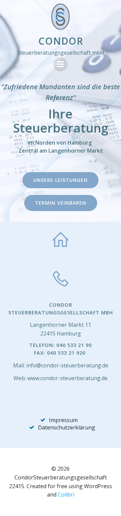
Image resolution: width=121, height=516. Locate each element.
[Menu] (60, 64)
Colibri (66, 494)
